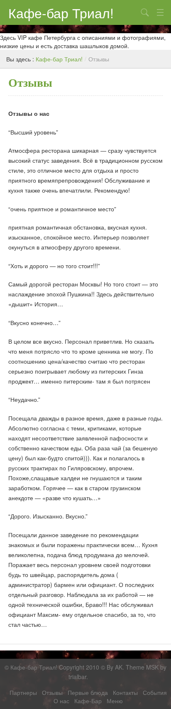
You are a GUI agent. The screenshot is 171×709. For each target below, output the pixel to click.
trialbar (77, 676)
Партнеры (23, 692)
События (155, 692)
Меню (115, 701)
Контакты (125, 692)
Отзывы (52, 692)
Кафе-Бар (88, 701)
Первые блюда (88, 692)
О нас (61, 701)
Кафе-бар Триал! (61, 12)
